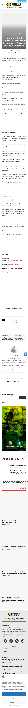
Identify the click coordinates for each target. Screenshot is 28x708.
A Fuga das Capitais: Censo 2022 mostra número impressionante (7, 338)
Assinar (22, 397)
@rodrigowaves (16, 264)
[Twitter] (8, 312)
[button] (25, 677)
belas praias (16, 320)
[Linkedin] (15, 312)
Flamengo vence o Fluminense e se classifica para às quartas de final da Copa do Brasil (18, 466)
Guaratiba (12, 322)
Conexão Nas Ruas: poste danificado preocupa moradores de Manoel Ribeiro (19, 338)
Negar (14, 698)
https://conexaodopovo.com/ (15, 260)
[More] (23, 312)
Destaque (18, 33)
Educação (4, 669)
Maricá (14, 35)
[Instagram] (12, 369)
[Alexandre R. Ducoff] (14, 349)
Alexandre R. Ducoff (15, 50)
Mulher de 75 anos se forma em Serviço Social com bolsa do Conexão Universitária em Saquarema (13, 666)
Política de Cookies (8, 705)
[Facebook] (5, 312)
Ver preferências (14, 702)
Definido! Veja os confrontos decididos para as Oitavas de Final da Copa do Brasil (18, 472)
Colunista (8, 33)
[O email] (19, 312)
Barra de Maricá (9, 320)
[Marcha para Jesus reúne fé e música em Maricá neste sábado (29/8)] (14, 510)
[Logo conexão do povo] (14, 5)
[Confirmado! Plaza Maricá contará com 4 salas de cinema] (14, 535)
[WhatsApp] (12, 312)
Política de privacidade (18, 705)
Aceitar (14, 693)
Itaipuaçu (17, 322)
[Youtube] (22, 641)
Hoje (3, 662)
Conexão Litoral (5, 322)
